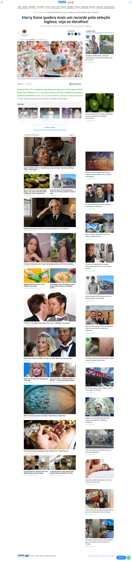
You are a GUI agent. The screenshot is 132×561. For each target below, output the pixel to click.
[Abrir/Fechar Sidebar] (2, 2)
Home (19, 7)
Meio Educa (99, 7)
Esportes (63, 7)
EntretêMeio (32, 7)
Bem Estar (92, 7)
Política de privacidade (94, 556)
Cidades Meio (84, 7)
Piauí (58, 7)
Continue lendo (50, 127)
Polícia (53, 7)
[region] (99, 79)
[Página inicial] (62, 2)
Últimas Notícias (109, 7)
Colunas (77, 7)
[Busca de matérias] (130, 3)
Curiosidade (40, 7)
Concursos (70, 7)
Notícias (24, 7)
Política (47, 7)
